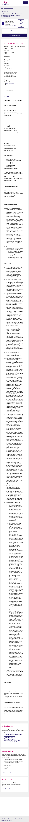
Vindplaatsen (7, 80)
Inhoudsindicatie (8, 68)
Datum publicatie (6, 53)
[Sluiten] (26, 23)
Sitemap (5, 818)
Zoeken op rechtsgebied (9, 739)
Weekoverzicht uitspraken (9, 789)
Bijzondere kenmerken (7, 64)
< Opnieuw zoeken (14, 30)
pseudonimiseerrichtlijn (10, 25)
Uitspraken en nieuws (8, 8)
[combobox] (14, 91)
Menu (25, 2)
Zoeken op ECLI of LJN (9, 737)
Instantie (6, 46)
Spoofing (24, 818)
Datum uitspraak (6, 49)
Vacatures (3, 820)
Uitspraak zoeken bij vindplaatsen (12, 741)
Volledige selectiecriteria (9, 772)
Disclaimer (10, 820)
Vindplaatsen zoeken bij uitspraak (12, 740)
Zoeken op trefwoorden (9, 736)
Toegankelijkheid (18, 818)
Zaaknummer (7, 56)
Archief (6, 820)
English (2, 818)
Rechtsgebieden (8, 60)
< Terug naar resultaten (14, 35)
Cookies (13, 818)
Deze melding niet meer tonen (21, 23)
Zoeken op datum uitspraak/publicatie (13, 734)
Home (2, 8)
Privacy (9, 818)
